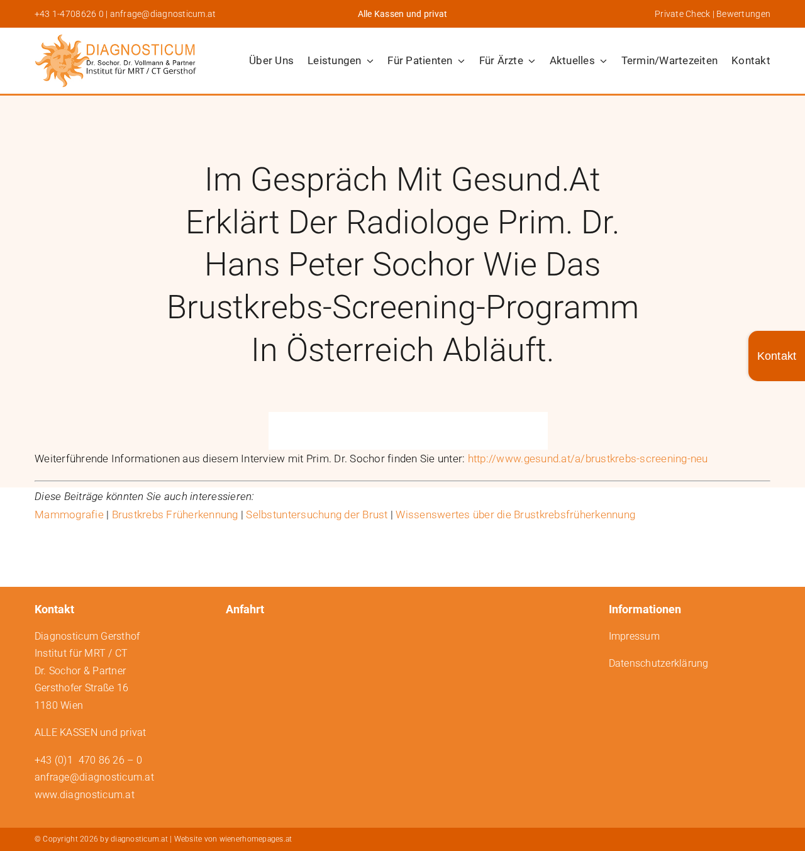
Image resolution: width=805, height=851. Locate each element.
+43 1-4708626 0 (69, 14)
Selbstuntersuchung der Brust (316, 514)
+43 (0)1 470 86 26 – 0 (88, 760)
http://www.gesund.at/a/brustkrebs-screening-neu (588, 458)
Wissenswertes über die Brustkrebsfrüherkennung (515, 514)
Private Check (682, 14)
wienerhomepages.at (255, 839)
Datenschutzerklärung (659, 663)
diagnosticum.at (139, 839)
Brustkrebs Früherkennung (175, 514)
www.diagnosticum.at (85, 795)
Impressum (634, 636)
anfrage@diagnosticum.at (163, 14)
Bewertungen (743, 14)
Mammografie (69, 514)
